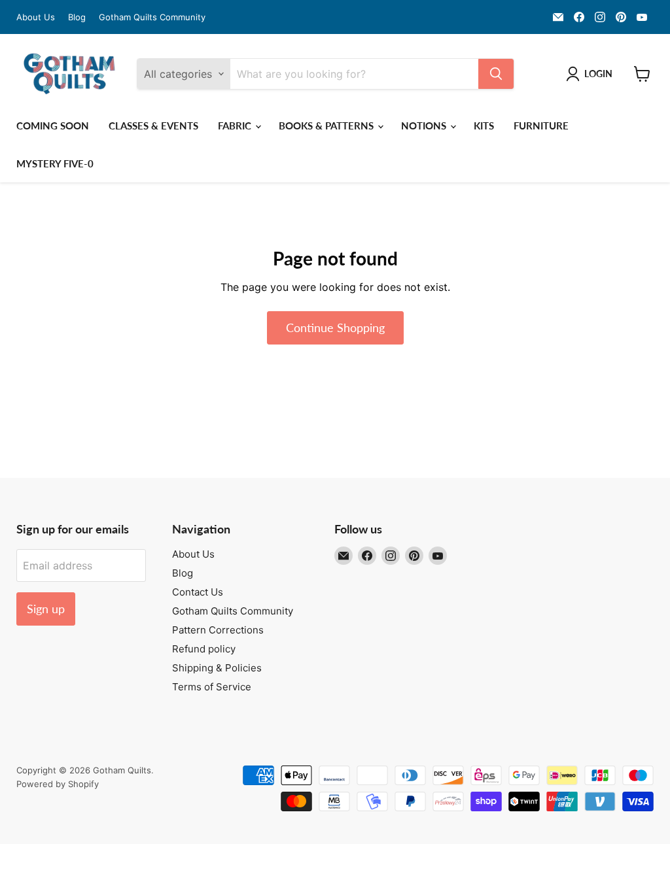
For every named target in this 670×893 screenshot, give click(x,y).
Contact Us (197, 592)
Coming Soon (52, 125)
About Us (35, 17)
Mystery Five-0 (55, 163)
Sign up (46, 608)
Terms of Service (211, 687)
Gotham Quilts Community (152, 17)
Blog (77, 17)
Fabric (236, 125)
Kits (484, 125)
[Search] (496, 74)
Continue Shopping (335, 327)
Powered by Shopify (57, 784)
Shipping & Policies (217, 668)
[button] (592, 74)
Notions (425, 125)
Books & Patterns (327, 125)
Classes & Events (153, 125)
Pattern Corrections (218, 630)
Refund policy (204, 649)
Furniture (541, 125)
